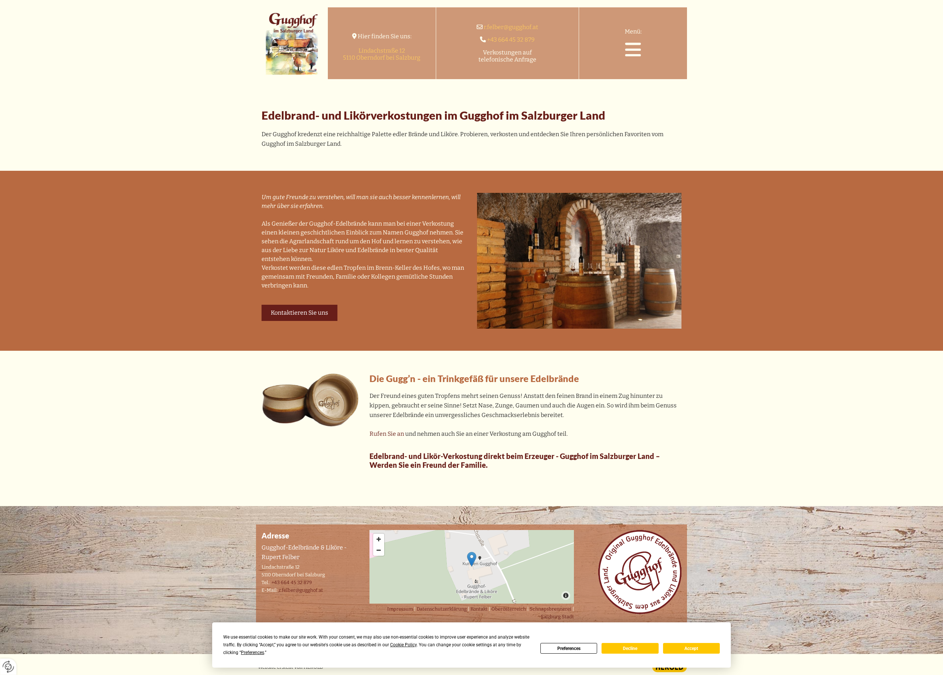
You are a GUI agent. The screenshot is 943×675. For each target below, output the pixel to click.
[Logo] (292, 43)
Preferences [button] (252, 652)
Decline (630, 648)
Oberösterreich (508, 609)
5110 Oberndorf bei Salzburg (381, 57)
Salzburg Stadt (557, 616)
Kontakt (479, 609)
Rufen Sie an (386, 433)
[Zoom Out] (378, 550)
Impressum (400, 609)
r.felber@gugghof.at (511, 27)
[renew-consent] (8, 666)
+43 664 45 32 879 (510, 39)
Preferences (569, 648)
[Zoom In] (378, 539)
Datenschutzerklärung (442, 609)
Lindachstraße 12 (381, 50)
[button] (633, 49)
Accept (691, 648)
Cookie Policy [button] (403, 644)
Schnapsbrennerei (550, 609)
